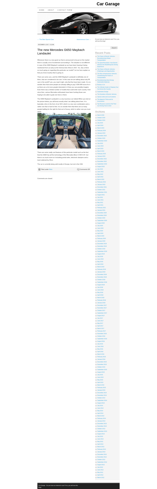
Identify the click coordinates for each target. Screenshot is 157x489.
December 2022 (102, 159)
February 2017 (101, 331)
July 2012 (100, 467)
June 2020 (100, 228)
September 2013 (102, 431)
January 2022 (101, 184)
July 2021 (100, 197)
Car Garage (108, 3)
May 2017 (100, 323)
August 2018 (101, 285)
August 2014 (101, 403)
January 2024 (101, 133)
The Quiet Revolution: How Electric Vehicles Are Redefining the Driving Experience (107, 64)
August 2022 (101, 166)
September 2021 (102, 192)
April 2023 (100, 148)
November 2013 (102, 426)
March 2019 (100, 267)
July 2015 (100, 374)
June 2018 (100, 290)
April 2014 (100, 413)
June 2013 (100, 439)
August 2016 (101, 341)
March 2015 (100, 385)
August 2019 (101, 254)
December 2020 (102, 213)
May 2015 (100, 380)
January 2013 (101, 452)
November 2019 (102, 246)
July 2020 (100, 225)
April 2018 (100, 295)
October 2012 (101, 459)
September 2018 (102, 282)
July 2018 (100, 287)
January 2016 (101, 359)
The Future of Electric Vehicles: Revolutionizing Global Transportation (106, 58)
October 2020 (101, 218)
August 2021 (101, 195)
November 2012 (102, 457)
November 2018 (102, 277)
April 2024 (100, 125)
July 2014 (100, 405)
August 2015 (101, 372)
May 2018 (100, 292)
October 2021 (101, 189)
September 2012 (102, 462)
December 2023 (102, 135)
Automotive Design (102, 91)
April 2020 (100, 233)
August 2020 (101, 223)
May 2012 (100, 472)
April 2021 (100, 205)
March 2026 (100, 115)
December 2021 (102, 187)
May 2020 (100, 231)
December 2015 (102, 362)
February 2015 (101, 387)
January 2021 (101, 210)
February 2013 (101, 449)
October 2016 (101, 336)
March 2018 (100, 297)
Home (41, 10)
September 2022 (102, 164)
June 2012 (100, 470)
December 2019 (102, 243)
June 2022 (100, 171)
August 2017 (101, 315)
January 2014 (101, 421)
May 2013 (100, 441)
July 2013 (100, 436)
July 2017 (100, 318)
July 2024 (100, 123)
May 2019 (100, 261)
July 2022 (100, 169)
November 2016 (102, 333)
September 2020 (102, 220)
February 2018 (101, 300)
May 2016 (100, 349)
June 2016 (100, 346)
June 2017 (100, 321)
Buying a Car (101, 84)
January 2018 (101, 303)
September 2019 (102, 251)
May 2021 (100, 202)
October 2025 (101, 117)
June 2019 (100, 259)
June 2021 (100, 200)
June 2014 (100, 408)
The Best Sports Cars (45, 39)
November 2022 (102, 161)
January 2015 (101, 390)
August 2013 (101, 434)
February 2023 (101, 153)
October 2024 (101, 120)
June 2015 (100, 377)
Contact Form (65, 10)
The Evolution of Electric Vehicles (107, 94)
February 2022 (101, 182)
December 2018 (102, 274)
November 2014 (102, 395)
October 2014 (101, 398)
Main (50, 169)
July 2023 (100, 143)
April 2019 (100, 264)
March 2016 (100, 354)
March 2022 (100, 179)
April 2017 (100, 326)
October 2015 (101, 367)
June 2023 (100, 146)
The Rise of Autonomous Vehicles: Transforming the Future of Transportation (107, 75)
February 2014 (101, 418)
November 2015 (102, 364)
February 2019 (101, 269)
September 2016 (102, 338)
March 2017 (100, 328)
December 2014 (102, 392)
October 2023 (101, 138)
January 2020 (101, 241)
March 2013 (100, 446)
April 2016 (100, 351)
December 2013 (102, 423)
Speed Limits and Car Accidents (106, 97)
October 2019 (101, 249)
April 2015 (100, 382)
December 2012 (102, 454)
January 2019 (101, 272)
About (51, 10)
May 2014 (100, 410)
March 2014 (100, 416)
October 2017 (101, 310)
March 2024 (100, 128)
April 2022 (100, 177)
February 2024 (101, 130)
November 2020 (102, 215)
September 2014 (102, 400)
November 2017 (102, 308)
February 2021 (101, 207)
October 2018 (101, 279)
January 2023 (101, 156)
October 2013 (101, 428)
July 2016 (100, 344)
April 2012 (100, 475)
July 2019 (100, 256)
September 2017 (102, 313)
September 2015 (102, 369)
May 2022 (100, 174)
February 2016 (101, 356)
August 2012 (101, 464)
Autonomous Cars (84, 39)
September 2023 (102, 141)
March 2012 (100, 477)
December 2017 (102, 305)
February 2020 (101, 238)
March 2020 (100, 236)
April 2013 (100, 444)
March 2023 (100, 151)
